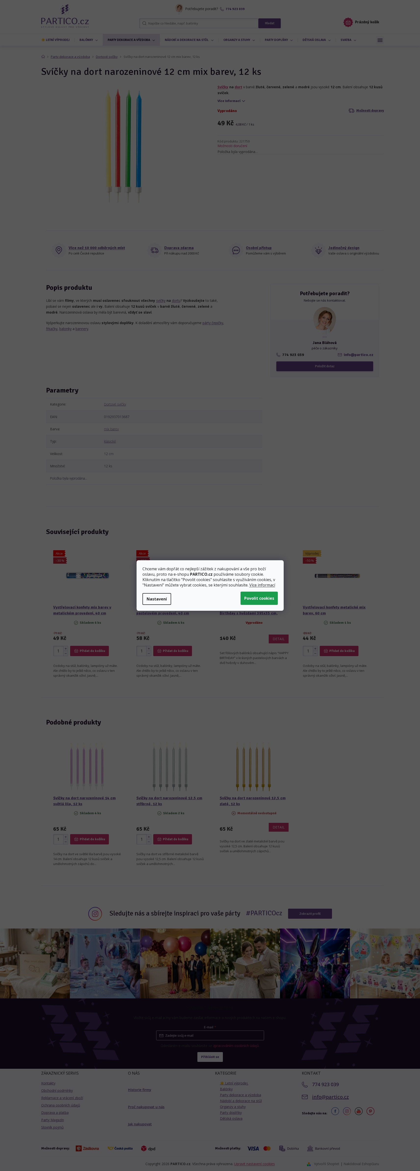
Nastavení (157, 599)
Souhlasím (259, 598)
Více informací (262, 585)
